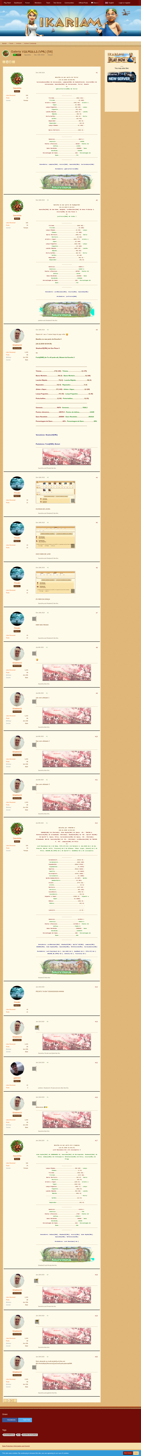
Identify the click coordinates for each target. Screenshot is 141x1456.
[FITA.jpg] (55, 582)
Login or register (124, 3)
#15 (96, 1063)
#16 (96, 1097)
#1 (97, 73)
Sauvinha (27, 55)
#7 (97, 613)
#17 (96, 1140)
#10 (96, 736)
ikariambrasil (9, 1435)
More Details (128, 1453)
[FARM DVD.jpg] (55, 537)
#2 (97, 200)
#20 (96, 1357)
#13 (96, 987)
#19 (96, 1316)
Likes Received (10, 95)
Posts (7, 98)
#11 (96, 780)
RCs (18, 1435)
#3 (97, 330)
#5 (97, 522)
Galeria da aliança (29, 1435)
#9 (97, 693)
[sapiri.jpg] (55, 492)
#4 (97, 477)
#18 (96, 1275)
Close (136, 1453)
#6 (97, 568)
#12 (96, 823)
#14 (96, 1021)
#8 (97, 647)
